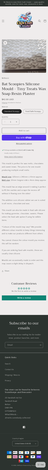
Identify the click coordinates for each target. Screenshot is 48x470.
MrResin (20, 465)
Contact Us (9, 370)
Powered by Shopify (30, 465)
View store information (13, 157)
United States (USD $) (23, 443)
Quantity (5, 117)
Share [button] (7, 271)
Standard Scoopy (11, 111)
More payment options (24, 143)
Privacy (8, 381)
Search (8, 364)
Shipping (4, 102)
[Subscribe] (40, 345)
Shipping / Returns (12, 375)
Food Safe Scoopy (33, 111)
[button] (3, 21)
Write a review (24, 298)
